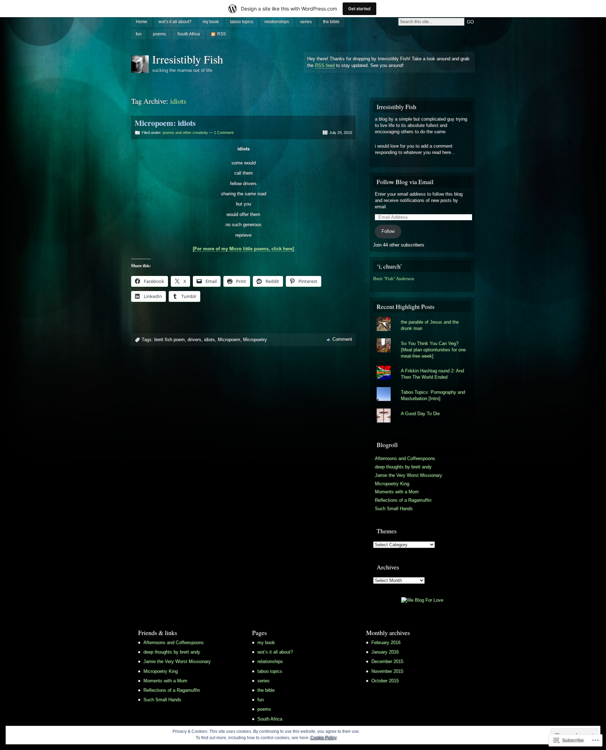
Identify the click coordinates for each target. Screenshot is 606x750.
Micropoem (229, 339)
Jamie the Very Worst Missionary (408, 475)
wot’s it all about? (175, 21)
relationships (276, 21)
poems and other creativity (185, 132)
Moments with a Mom (397, 491)
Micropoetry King (392, 483)
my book (211, 21)
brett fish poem (169, 339)
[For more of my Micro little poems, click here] (243, 248)
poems (159, 34)
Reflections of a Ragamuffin (403, 500)
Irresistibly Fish (187, 59)
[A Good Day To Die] (422, 408)
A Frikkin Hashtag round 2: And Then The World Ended (432, 374)
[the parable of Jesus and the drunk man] (422, 317)
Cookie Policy (323, 737)
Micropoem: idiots (165, 123)
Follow (388, 231)
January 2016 (385, 652)
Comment (342, 339)
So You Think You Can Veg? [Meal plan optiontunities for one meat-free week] (433, 350)
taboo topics (241, 21)
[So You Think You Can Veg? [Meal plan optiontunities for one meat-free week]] (422, 338)
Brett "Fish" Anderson (393, 278)
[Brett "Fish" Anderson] (375, 285)
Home (141, 21)
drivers (194, 339)
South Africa (188, 34)
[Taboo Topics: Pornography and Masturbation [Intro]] (422, 387)
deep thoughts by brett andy (403, 466)
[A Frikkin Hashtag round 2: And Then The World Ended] (422, 366)
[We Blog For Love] (422, 600)
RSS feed (325, 65)
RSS (221, 34)
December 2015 (387, 661)
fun (139, 34)
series (306, 21)
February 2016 (385, 642)
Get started (359, 8)
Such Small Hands (394, 508)
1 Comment (224, 132)
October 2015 (385, 680)
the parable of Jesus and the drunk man (430, 325)
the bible (331, 21)
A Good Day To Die (420, 413)
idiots (209, 339)
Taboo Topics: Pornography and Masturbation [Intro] (433, 395)
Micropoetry (255, 339)
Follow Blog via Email (405, 181)
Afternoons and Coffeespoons (405, 458)
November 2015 (387, 671)
